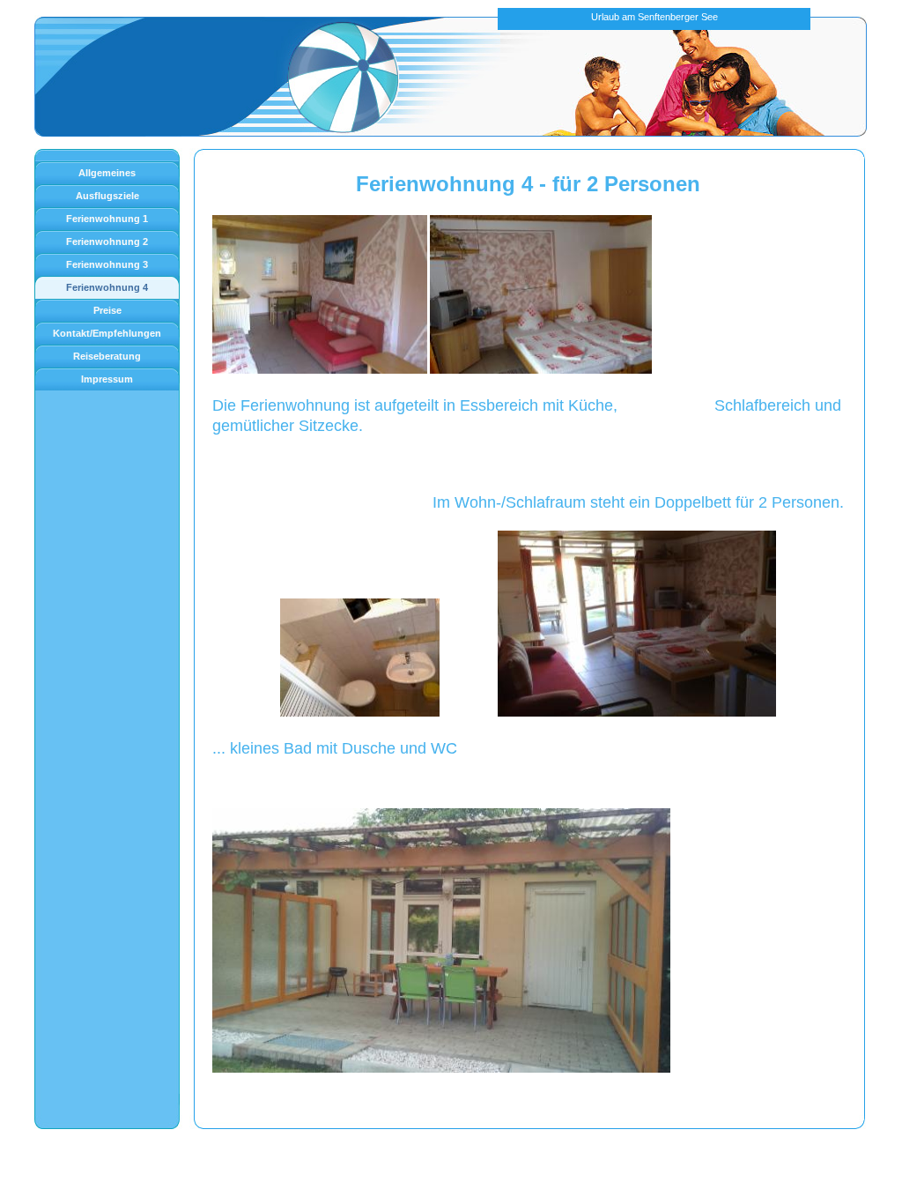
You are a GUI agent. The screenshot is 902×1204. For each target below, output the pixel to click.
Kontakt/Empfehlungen (107, 333)
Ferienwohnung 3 (107, 264)
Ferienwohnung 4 (107, 287)
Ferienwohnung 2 (107, 241)
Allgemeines (107, 172)
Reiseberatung (107, 356)
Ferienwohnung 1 (107, 218)
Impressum (107, 379)
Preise (107, 310)
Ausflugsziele (107, 195)
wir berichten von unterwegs (268, 1108)
